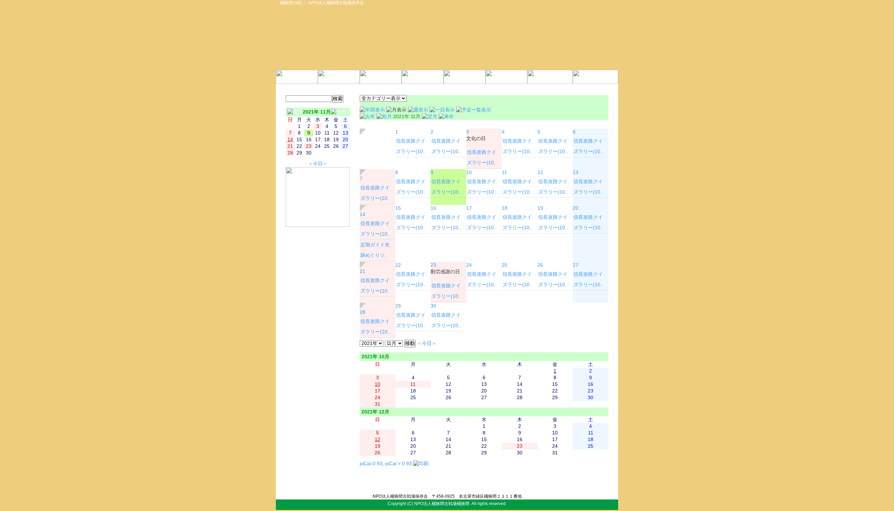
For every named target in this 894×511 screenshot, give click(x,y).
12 (540, 172)
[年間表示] (373, 110)
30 (433, 306)
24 (469, 265)
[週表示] (419, 110)
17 (469, 208)
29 (398, 306)
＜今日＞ (318, 163)
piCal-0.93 (371, 463)
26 (540, 265)
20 (575, 208)
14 (362, 214)
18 (504, 208)
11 (504, 172)
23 (433, 265)
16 (433, 208)
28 (362, 312)
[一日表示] (443, 110)
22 (398, 265)
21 (362, 271)
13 (575, 172)
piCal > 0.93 (398, 463)
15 (398, 208)
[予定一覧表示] (473, 110)
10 (469, 172)
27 (575, 265)
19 (540, 208)
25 (504, 265)
